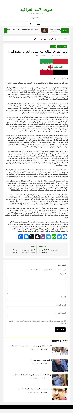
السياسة (53, 47)
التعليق (63, 274)
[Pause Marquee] (5, 30)
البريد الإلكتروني (60, 305)
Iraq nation (44, 349)
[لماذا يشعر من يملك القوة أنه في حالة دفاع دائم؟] (48, 32)
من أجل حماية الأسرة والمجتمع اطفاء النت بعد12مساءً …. (32, 375)
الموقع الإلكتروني (60, 313)
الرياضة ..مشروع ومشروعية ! (42, 360)
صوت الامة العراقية (36, 9)
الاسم (63, 297)
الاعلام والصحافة (62, 47)
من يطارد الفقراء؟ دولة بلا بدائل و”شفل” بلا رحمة (35, 389)
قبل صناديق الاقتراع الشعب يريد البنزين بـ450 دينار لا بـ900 (32, 346)
